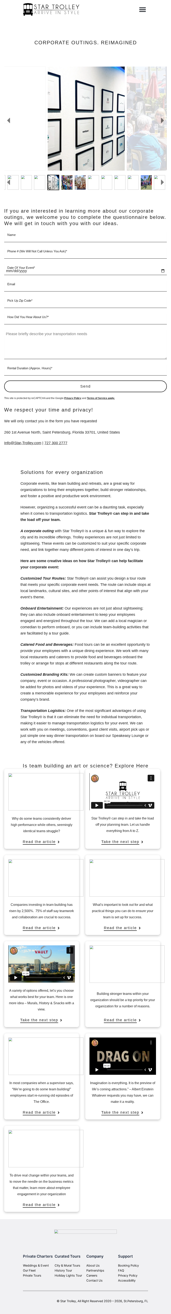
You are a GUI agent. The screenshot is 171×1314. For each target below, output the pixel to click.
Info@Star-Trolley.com (22, 443)
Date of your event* (21, 267)
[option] (86, 119)
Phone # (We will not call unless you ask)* (37, 251)
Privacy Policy (72, 398)
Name (11, 235)
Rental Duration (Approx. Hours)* (29, 368)
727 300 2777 (55, 443)
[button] (142, 9)
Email (11, 284)
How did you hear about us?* (28, 317)
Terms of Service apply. (101, 398)
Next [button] (164, 120)
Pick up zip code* (20, 300)
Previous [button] (7, 120)
